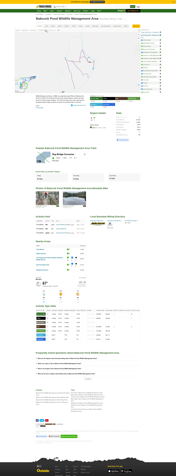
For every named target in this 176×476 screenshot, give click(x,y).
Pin (47, 420)
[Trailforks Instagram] (40, 466)
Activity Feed (43, 216)
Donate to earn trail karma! (69, 436)
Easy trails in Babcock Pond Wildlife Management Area (87, 395)
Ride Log (77, 11)
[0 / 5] (91, 314)
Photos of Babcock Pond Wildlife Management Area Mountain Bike (72, 188)
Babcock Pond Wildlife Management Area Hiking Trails (51, 400)
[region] (78, 61)
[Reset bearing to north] (138, 43)
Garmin (75, 472)
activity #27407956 (61, 233)
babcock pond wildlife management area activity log (49, 431)
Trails (51, 11)
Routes (59, 11)
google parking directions (79, 105)
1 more (72, 224)
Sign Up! (75, 466)
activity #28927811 (61, 229)
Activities (93, 96)
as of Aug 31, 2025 (100, 127)
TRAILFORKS (48, 424)
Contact (57, 472)
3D (138, 85)
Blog (67, 469)
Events (85, 11)
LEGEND (15, 84)
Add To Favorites (54, 436)
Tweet (42, 420)
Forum (85, 472)
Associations (86, 466)
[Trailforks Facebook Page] (38, 466)
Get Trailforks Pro (133, 11)
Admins (38, 426)
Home (39, 11)
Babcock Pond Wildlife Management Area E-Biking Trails (52, 397)
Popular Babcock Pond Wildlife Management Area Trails (66, 148)
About (56, 466)
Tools (74, 469)
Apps (93, 11)
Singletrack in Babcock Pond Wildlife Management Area (87, 403)
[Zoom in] (138, 38)
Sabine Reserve (41, 253)
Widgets (68, 472)
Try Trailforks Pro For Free (97, 2)
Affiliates (83, 469)
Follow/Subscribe (123, 140)
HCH (54, 424)
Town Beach (40, 249)
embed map (66, 431)
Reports (67, 11)
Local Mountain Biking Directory (107, 216)
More (99, 11)
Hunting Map (39, 108)
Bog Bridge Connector (63, 154)
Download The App (115, 466)
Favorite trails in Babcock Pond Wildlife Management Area (87, 397)
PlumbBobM (39, 224)
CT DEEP (43, 425)
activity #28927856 (61, 224)
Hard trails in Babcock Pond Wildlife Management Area (87, 393)
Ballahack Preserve (42, 270)
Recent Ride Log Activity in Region (48, 172)
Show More (88, 379)
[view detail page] (160, 32)
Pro (67, 466)
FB (37, 420)
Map (45, 11)
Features (57, 469)
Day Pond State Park (42, 265)
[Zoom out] (138, 41)
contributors (60, 424)
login (138, 7)
